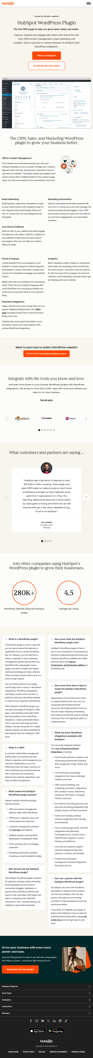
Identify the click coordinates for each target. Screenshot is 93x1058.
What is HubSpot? (46, 55)
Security (42, 1052)
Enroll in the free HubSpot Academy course (46, 354)
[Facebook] (30, 1021)
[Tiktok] (66, 1021)
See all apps (46, 400)
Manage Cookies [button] (78, 1052)
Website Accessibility (58, 1052)
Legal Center (13, 1052)
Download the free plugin (46, 65)
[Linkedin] (54, 1021)
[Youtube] (42, 1021)
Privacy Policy (28, 1052)
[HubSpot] (8, 3)
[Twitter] (48, 1021)
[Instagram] (36, 1021)
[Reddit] (60, 1021)
